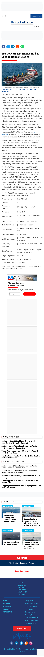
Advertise (22, 585)
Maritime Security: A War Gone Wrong (11, 543)
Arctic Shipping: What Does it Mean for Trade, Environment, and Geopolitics (19, 447)
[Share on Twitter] (8, 46)
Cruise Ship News (31, 606)
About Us (22, 583)
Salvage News (30, 612)
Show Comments (22, 571)
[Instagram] (31, 643)
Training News (30, 615)
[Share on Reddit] (17, 46)
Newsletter (23, 563)
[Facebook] (11, 643)
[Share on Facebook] (3, 46)
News (5, 601)
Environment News (31, 620)
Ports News (29, 609)
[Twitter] (21, 643)
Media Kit (37, 26)
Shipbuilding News (31, 603)
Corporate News (30, 623)
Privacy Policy (22, 592)
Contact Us (22, 590)
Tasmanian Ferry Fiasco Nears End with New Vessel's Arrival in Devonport (32, 522)
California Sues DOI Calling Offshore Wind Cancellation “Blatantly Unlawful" (18, 442)
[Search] (5, 16)
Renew (31, 563)
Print (10, 563)
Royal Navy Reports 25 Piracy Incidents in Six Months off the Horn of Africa (19, 472)
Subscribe (22, 629)
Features (6, 603)
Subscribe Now (29, 294)
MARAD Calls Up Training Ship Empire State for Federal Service (10, 518)
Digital (15, 563)
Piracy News (29, 601)
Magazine (6, 609)
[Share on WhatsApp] (22, 46)
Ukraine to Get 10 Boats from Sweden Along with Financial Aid (31, 546)
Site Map (22, 594)
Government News (31, 618)
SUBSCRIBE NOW (36, 16)
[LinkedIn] (16, 643)
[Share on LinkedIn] (13, 46)
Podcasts (7, 606)
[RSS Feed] (26, 643)
